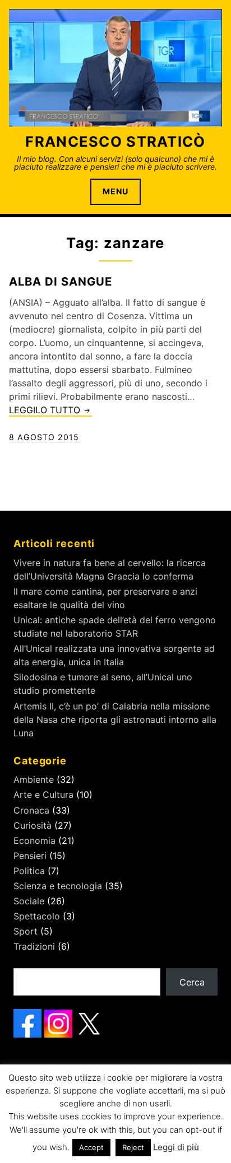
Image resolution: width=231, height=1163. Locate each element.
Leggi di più (176, 1147)
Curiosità (32, 825)
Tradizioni (34, 946)
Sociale (28, 901)
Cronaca (31, 810)
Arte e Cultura (43, 794)
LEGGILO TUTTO (50, 410)
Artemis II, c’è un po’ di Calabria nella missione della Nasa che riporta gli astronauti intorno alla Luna (114, 719)
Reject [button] (133, 1147)
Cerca (192, 982)
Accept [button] (91, 1147)
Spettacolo (36, 916)
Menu (115, 191)
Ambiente (33, 779)
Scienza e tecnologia (57, 885)
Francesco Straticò (115, 141)
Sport (25, 931)
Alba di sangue (60, 281)
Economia (34, 840)
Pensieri (30, 855)
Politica (29, 870)
